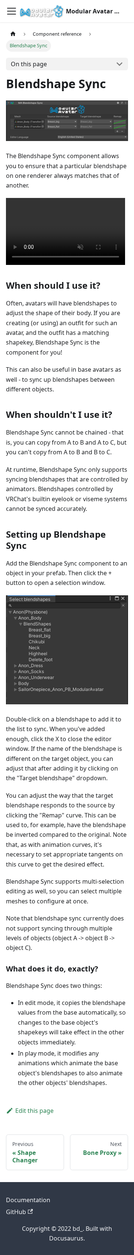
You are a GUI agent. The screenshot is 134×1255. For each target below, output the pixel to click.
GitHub (16, 1212)
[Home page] (13, 34)
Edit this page (34, 1111)
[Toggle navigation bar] (11, 11)
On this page (29, 64)
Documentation (28, 1200)
